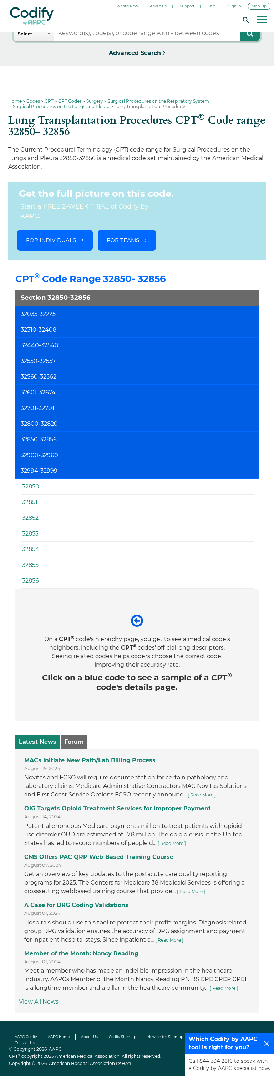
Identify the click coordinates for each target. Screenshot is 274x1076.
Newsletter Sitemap (165, 1037)
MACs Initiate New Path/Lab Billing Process (90, 760)
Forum (74, 741)
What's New (127, 6)
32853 (30, 533)
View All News (39, 1002)
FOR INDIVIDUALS (51, 240)
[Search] (244, 19)
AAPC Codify (26, 1037)
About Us (158, 6)
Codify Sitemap (122, 1037)
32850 (30, 486)
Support (187, 6)
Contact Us (25, 1043)
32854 (30, 549)
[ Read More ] (202, 795)
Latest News (37, 741)
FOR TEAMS (123, 240)
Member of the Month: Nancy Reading (81, 953)
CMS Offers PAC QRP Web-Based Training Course (98, 857)
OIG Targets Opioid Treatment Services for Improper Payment (117, 808)
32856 (30, 580)
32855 (30, 565)
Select (25, 33)
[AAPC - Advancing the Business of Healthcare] (32, 16)
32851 (29, 502)
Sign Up (259, 6)
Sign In (234, 6)
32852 (30, 517)
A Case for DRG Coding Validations (76, 905)
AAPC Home (59, 1037)
